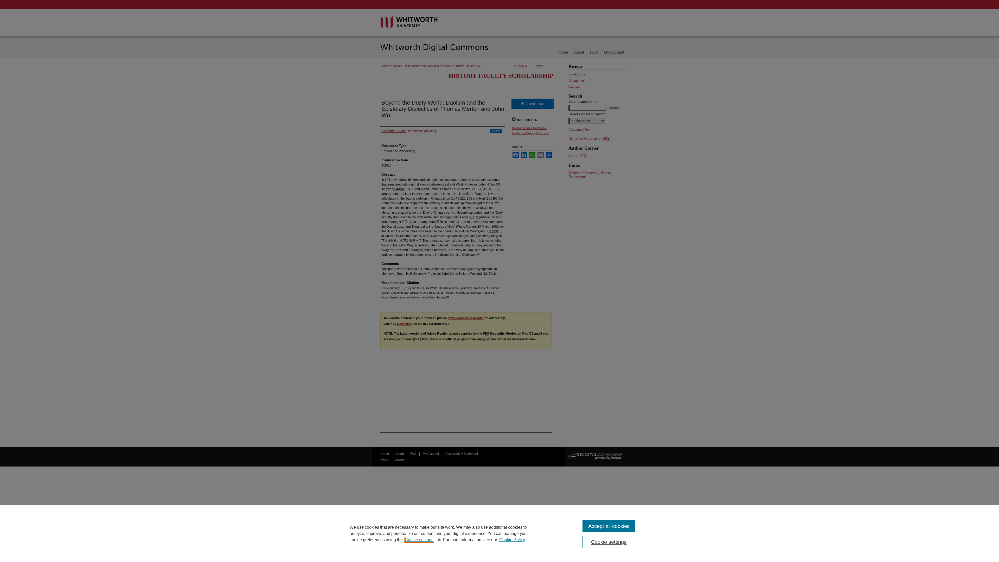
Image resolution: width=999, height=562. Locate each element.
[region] (499, 533)
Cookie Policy (512, 540)
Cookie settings (419, 540)
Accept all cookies (609, 526)
